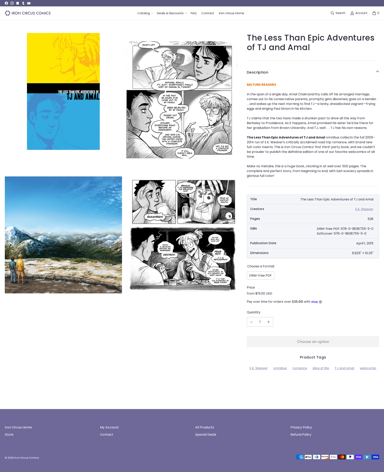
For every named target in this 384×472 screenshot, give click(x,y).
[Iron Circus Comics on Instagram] (12, 3)
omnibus (280, 368)
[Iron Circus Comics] (28, 13)
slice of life (321, 368)
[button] (145, 13)
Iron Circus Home (18, 427)
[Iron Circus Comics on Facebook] (6, 3)
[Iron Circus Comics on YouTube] (29, 3)
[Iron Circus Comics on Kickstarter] (17, 3)
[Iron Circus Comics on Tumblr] (23, 3)
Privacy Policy (301, 427)
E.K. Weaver (364, 209)
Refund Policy (300, 434)
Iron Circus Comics (27, 458)
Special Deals (205, 434)
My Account (109, 427)
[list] (122, 167)
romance (299, 368)
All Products (204, 427)
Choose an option (313, 341)
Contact (106, 434)
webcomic (368, 368)
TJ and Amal (344, 368)
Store (9, 434)
